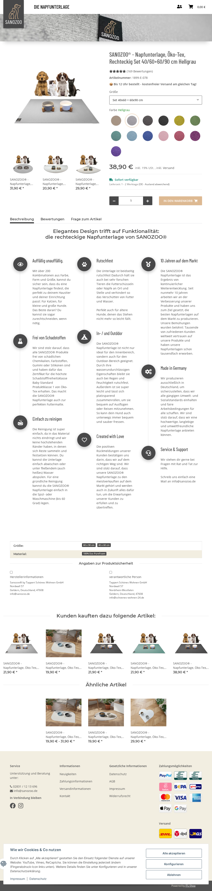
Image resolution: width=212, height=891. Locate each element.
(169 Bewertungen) (140, 71)
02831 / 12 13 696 (25, 786)
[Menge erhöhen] (147, 201)
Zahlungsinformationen (76, 781)
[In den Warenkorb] (13, 44)
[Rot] (179, 136)
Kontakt (65, 796)
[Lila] (116, 151)
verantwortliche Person (125, 577)
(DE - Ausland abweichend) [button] (154, 184)
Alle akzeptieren (174, 853)
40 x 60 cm (104, 545)
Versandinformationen (75, 789)
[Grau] (148, 120)
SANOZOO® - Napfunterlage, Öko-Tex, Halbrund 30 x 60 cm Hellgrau (56, 181)
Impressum (17, 878)
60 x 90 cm (89, 545)
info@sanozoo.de (184, 481)
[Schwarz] (163, 120)
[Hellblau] (132, 136)
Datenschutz (38, 878)
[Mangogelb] (179, 120)
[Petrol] (116, 136)
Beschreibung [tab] (22, 219)
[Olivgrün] (195, 120)
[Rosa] (163, 136)
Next (202, 650)
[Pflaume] (195, 136)
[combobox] (155, 100)
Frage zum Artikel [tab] (86, 219)
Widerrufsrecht (119, 796)
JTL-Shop (190, 885)
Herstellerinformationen (26, 577)
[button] (23, 171)
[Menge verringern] (114, 201)
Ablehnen (174, 875)
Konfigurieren (174, 864)
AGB (112, 781)
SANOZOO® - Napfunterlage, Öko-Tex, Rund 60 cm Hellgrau (22, 181)
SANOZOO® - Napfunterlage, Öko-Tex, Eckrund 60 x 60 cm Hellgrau (88, 181)
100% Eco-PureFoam (94, 553)
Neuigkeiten (68, 774)
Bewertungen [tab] (52, 219)
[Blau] (148, 136)
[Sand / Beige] (116, 120)
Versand (168, 168)
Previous (10, 650)
